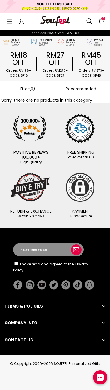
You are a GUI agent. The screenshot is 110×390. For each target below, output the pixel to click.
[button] (9, 21)
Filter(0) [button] (27, 89)
